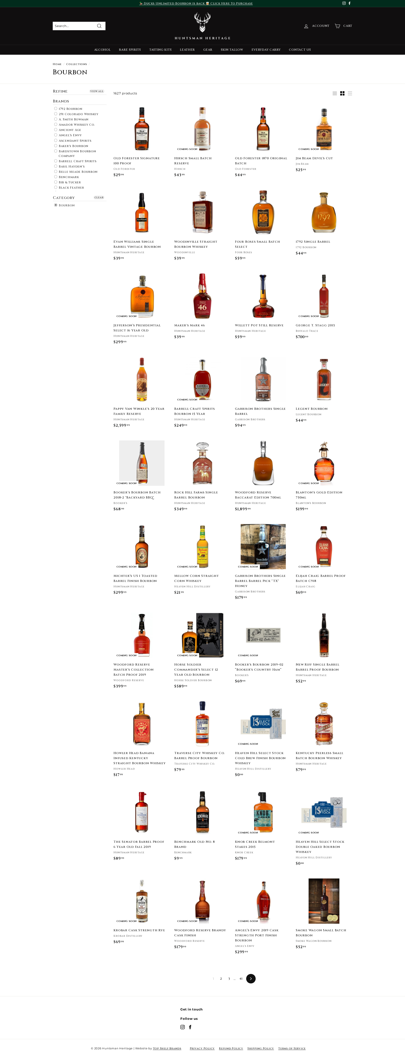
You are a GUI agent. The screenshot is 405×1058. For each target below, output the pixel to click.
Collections (76, 64)
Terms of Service (292, 1048)
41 (241, 978)
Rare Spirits (130, 50)
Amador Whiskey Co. (76, 125)
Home (57, 64)
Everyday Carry (266, 50)
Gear (207, 50)
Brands (61, 101)
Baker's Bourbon (73, 146)
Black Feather (71, 188)
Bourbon (66, 205)
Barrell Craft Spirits (77, 161)
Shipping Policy (260, 1048)
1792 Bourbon (70, 109)
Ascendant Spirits (75, 141)
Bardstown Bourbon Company (77, 153)
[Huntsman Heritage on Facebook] (190, 1027)
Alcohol (102, 50)
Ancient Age (69, 130)
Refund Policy (231, 1048)
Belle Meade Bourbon (78, 172)
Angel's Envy (70, 135)
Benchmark (68, 177)
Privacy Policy (202, 1048)
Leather (187, 50)
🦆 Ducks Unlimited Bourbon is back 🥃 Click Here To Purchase (196, 3)
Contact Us (300, 50)
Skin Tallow (232, 50)
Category (64, 197)
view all (96, 91)
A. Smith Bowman (73, 119)
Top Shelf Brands (167, 1048)
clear (99, 197)
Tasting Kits (160, 50)
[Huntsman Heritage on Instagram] (182, 1027)
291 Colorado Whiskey (78, 114)
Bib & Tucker (69, 182)
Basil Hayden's (71, 167)
